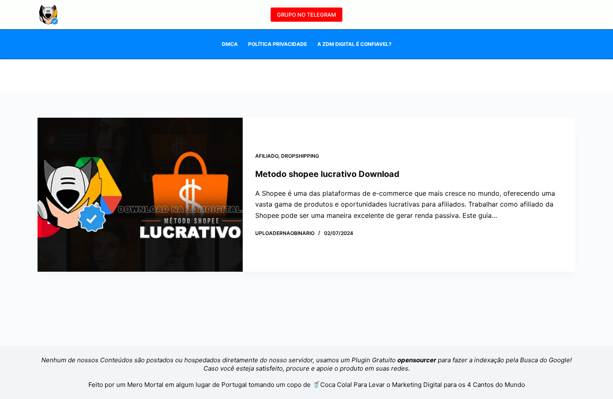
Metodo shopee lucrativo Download (327, 174)
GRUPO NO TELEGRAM (306, 14)
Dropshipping (300, 156)
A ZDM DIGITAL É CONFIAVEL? (354, 44)
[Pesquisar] (70, 15)
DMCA (230, 44)
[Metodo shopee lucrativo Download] (140, 195)
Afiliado (266, 156)
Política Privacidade (277, 44)
